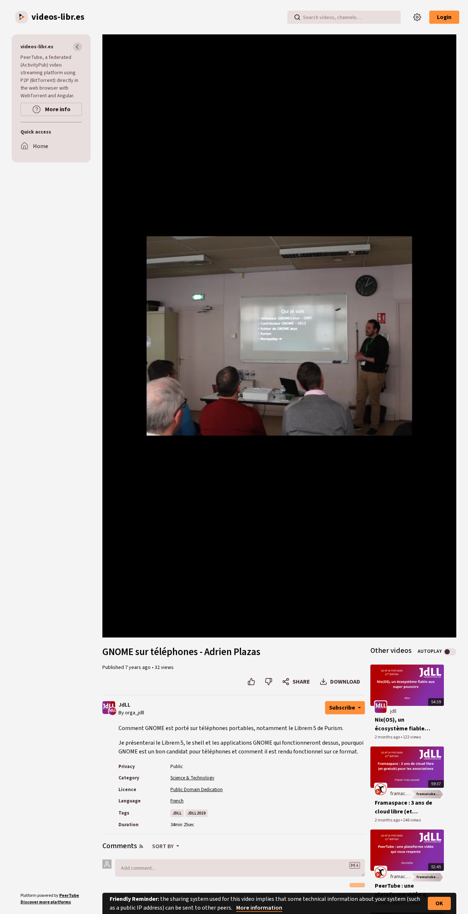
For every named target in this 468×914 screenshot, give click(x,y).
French (177, 801)
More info (57, 109)
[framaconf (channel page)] (380, 789)
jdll (393, 711)
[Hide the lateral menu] (77, 46)
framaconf (401, 793)
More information (259, 908)
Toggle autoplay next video (450, 651)
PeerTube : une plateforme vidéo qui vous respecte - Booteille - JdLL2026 (403, 890)
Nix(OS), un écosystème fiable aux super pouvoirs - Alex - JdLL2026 (401, 724)
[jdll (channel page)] (380, 707)
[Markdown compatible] (354, 865)
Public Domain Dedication (196, 789)
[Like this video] (251, 682)
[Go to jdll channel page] (112, 711)
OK (439, 903)
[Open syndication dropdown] (141, 846)
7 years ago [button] (138, 667)
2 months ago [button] (388, 737)
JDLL (177, 813)
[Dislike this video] (268, 682)
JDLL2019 (196, 813)
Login (444, 17)
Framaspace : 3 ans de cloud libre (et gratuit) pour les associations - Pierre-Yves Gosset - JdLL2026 (403, 807)
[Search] (297, 17)
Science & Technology (192, 778)
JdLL (124, 705)
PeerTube (69, 895)
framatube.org (429, 794)
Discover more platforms (45, 902)
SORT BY (163, 846)
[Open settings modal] (417, 17)
